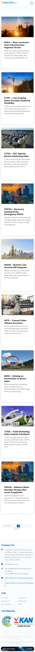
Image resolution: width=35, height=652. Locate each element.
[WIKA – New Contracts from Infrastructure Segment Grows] (17, 38)
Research (5, 601)
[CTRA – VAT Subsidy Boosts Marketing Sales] (17, 149)
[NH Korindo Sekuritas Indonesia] (9, 3)
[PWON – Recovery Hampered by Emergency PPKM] (17, 205)
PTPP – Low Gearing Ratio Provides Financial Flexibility (17, 100)
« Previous (7, 526)
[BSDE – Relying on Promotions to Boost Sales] (17, 371)
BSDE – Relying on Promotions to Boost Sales (15, 378)
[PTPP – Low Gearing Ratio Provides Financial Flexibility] (17, 93)
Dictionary (22, 601)
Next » (17, 528)
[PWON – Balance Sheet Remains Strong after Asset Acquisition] (17, 483)
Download (22, 598)
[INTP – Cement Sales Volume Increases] (17, 316)
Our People (6, 604)
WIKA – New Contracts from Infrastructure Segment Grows (16, 45)
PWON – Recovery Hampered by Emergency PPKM (14, 212)
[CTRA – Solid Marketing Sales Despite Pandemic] (17, 427)
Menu (31, 3)
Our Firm (5, 598)
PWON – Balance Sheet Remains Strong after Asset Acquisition (16, 490)
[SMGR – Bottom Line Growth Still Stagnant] (17, 260)
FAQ (20, 604)
